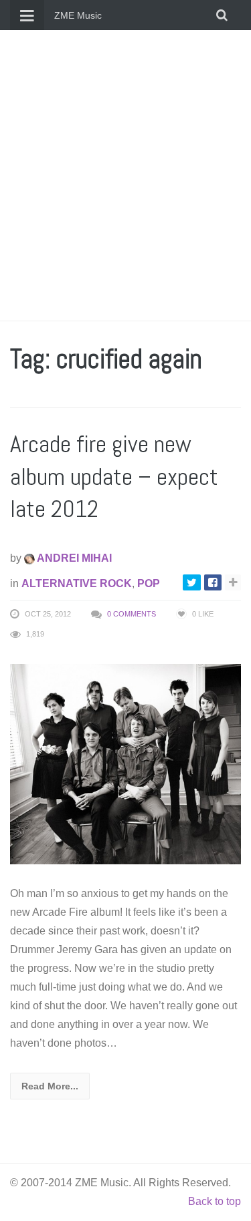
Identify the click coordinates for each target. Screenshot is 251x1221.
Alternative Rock (76, 583)
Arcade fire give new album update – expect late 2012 (114, 476)
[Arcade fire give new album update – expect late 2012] (125, 763)
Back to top (214, 1201)
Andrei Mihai (73, 558)
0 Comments (131, 614)
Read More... (49, 1086)
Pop (148, 583)
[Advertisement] (125, 175)
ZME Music (78, 15)
